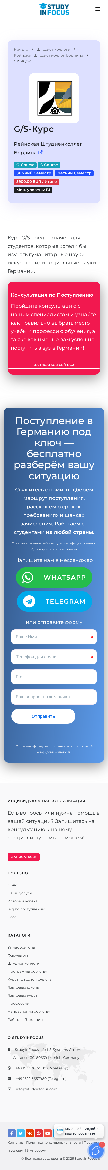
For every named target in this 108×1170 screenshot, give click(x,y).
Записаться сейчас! (54, 365)
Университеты (21, 947)
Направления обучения (29, 1011)
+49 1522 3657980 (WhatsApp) (41, 1068)
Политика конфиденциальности (53, 1142)
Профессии (18, 1003)
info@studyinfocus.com (37, 1089)
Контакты (16, 1142)
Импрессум (36, 1150)
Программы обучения (28, 971)
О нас (13, 885)
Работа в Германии (25, 1019)
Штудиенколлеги (24, 963)
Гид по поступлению (26, 909)
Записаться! (23, 857)
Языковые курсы (23, 995)
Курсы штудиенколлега (29, 979)
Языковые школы (24, 987)
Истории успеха (22, 901)
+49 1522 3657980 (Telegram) (41, 1078)
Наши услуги (20, 893)
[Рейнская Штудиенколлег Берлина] (40, 153)
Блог (12, 917)
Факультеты (18, 955)
